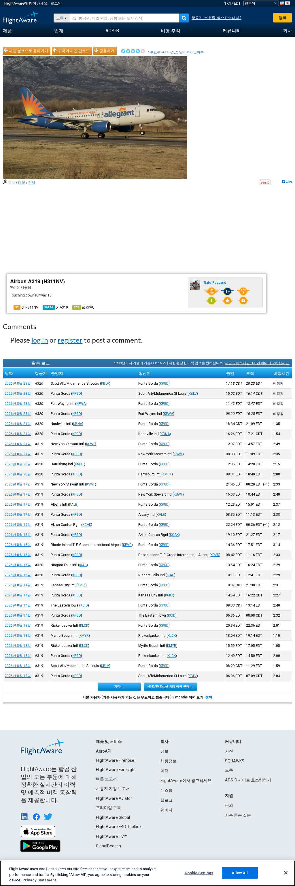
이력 (164, 770)
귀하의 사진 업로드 (74, 50)
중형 (11, 183)
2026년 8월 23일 (18, 383)
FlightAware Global (113, 817)
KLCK (84, 626)
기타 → (119, 686)
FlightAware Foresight (116, 769)
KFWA (81, 404)
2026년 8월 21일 (18, 424)
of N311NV (26, 307)
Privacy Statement (39, 880)
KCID (84, 605)
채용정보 (168, 761)
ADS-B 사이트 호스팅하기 (248, 780)
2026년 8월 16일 (18, 525)
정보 (164, 751)
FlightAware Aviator (114, 798)
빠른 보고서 (106, 779)
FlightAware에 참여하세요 (26, 3)
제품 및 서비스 (109, 741)
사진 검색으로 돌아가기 (28, 50)
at (84, 307)
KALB (73, 504)
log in (39, 340)
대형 (21, 183)
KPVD (127, 545)
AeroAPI (103, 751)
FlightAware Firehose (115, 760)
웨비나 (166, 810)
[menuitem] (7, 31)
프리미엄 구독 (108, 807)
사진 (229, 751)
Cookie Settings (199, 872)
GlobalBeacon (108, 846)
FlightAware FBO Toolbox (118, 826)
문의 (229, 805)
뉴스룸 (166, 790)
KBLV (105, 383)
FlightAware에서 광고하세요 (185, 780)
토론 (229, 770)
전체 (31, 183)
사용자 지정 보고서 (113, 788)
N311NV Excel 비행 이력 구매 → (171, 686)
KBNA (77, 424)
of (56, 307)
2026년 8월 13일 (18, 626)
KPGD (164, 383)
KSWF (90, 444)
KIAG (83, 565)
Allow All (240, 872)
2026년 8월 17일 (18, 484)
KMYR (84, 636)
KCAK (86, 525)
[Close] (285, 872)
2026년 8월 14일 (18, 585)
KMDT (79, 464)
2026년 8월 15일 (18, 565)
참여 (208, 697)
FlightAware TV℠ (111, 836)
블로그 (166, 800)
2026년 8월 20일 (18, 464)
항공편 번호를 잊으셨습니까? (216, 18)
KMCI (81, 585)
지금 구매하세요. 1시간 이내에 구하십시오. (257, 363)
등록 (283, 17)
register (70, 340)
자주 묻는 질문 (238, 815)
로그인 (56, 3)
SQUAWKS (234, 761)
